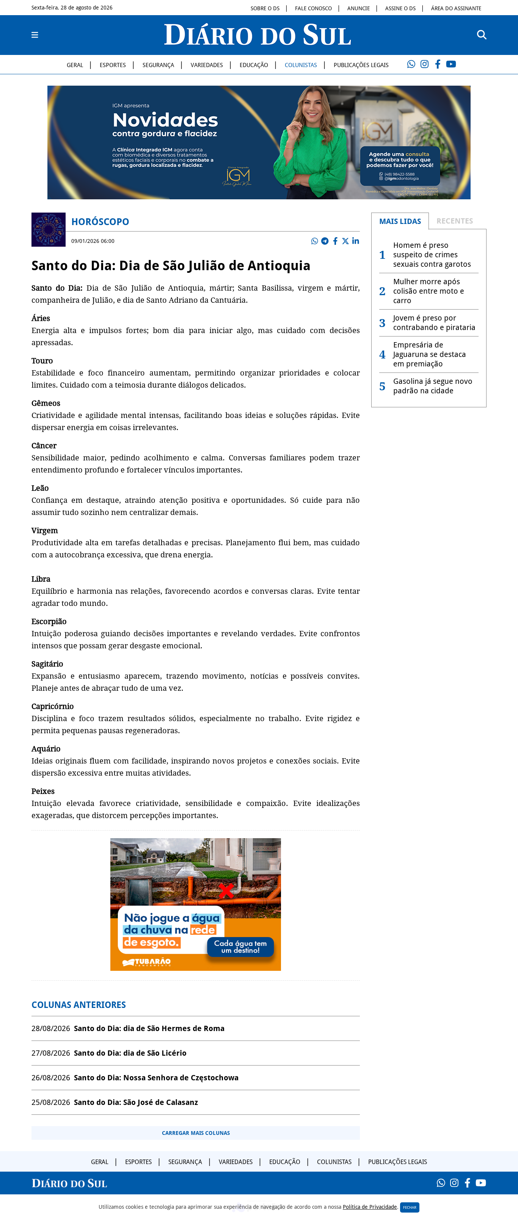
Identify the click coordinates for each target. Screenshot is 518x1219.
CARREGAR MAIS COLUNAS (196, 1133)
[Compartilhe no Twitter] (345, 241)
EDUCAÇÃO (254, 65)
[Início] (257, 42)
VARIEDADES (207, 65)
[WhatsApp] (411, 64)
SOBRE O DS (265, 8)
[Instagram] (424, 64)
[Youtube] (451, 64)
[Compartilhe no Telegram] (325, 241)
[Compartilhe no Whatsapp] (315, 241)
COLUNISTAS (301, 65)
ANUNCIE (358, 8)
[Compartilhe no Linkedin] (356, 241)
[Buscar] (482, 35)
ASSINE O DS (400, 8)
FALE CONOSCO (313, 8)
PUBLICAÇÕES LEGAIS (361, 65)
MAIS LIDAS (400, 221)
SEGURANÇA (158, 65)
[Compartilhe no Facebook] (335, 241)
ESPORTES (113, 65)
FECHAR (409, 1207)
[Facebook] (437, 64)
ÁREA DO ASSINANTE (456, 8)
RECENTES (454, 220)
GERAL (75, 65)
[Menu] (34, 35)
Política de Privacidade (370, 1207)
